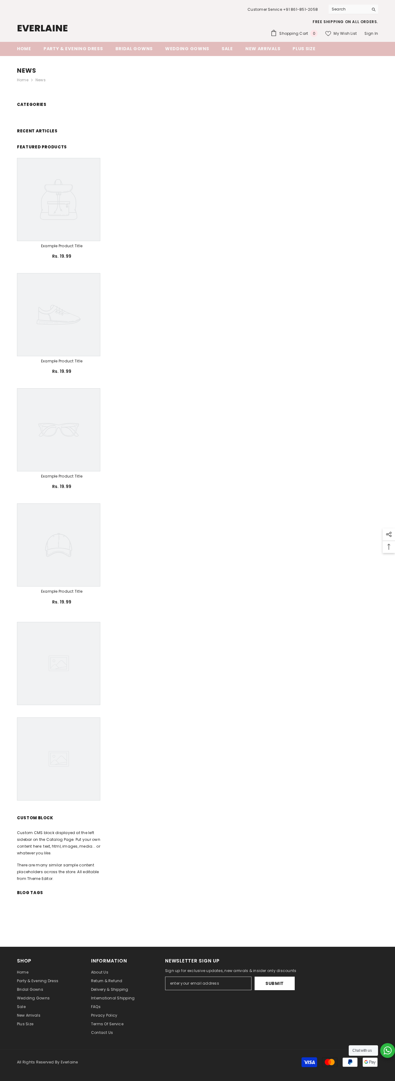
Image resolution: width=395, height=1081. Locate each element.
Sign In (371, 33)
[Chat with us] (387, 1050)
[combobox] (348, 9)
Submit (274, 983)
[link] (61, 246)
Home (22, 80)
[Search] (353, 9)
